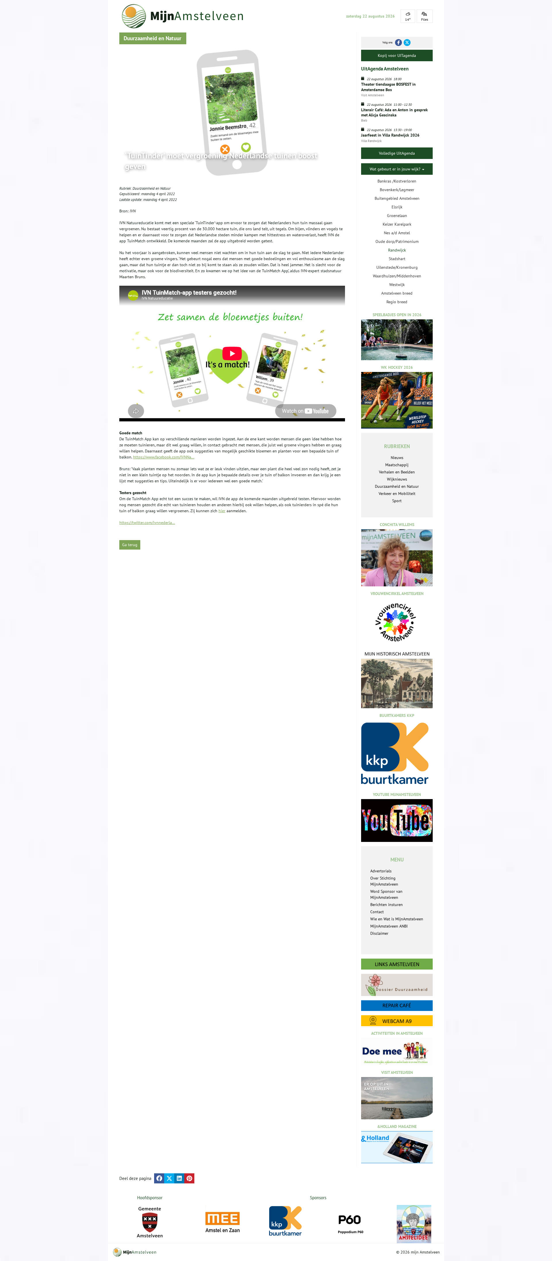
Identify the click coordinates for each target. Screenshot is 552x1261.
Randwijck (397, 250)
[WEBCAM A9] (397, 1020)
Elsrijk (397, 207)
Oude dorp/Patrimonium (397, 241)
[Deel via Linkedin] (179, 1178)
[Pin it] (189, 1178)
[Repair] (397, 1005)
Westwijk (397, 284)
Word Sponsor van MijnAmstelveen (386, 894)
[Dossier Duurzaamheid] (397, 985)
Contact (377, 911)
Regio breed (396, 301)
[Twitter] (407, 42)
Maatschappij (397, 464)
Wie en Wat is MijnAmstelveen (396, 919)
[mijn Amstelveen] (186, 16)
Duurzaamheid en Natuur (151, 188)
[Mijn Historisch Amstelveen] (397, 679)
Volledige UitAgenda (397, 153)
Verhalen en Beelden (397, 472)
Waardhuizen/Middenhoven (397, 276)
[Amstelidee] (395, 1224)
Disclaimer (379, 933)
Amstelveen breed (397, 293)
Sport (397, 500)
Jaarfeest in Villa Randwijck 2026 (390, 135)
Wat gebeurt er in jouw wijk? (395, 169)
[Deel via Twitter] (169, 1178)
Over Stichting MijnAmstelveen (384, 881)
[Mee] (203, 1222)
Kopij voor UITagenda (397, 55)
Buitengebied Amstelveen (397, 198)
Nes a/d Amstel (397, 232)
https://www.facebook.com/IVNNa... (163, 457)
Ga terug (129, 544)
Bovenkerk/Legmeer (397, 189)
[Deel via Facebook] (159, 1178)
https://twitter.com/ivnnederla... (147, 522)
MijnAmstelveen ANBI (389, 926)
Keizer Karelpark (397, 224)
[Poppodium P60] (331, 1222)
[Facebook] (398, 42)
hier (221, 510)
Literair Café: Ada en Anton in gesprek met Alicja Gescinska (394, 112)
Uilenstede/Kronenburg (397, 267)
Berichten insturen (386, 904)
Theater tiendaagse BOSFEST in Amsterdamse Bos (388, 87)
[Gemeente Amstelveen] (150, 1222)
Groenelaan (397, 215)
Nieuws (397, 457)
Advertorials (381, 871)
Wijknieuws (397, 479)
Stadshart (397, 258)
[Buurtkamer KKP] (267, 1221)
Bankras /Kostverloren (396, 181)
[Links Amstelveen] (397, 964)
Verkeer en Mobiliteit (397, 493)
